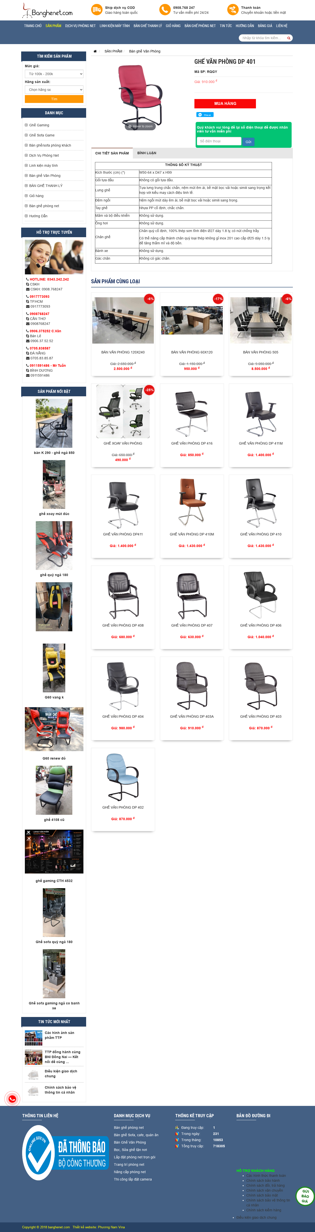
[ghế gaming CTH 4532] (54, 851)
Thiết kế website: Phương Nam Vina (99, 1227)
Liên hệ (281, 26)
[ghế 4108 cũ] (54, 790)
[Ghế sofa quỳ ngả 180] (54, 912)
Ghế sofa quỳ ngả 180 (54, 942)
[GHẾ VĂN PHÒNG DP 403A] (192, 684)
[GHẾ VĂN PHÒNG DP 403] (261, 684)
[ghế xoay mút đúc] (54, 484)
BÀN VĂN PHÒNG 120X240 (123, 352)
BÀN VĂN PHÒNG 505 (260, 352)
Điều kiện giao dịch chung (256, 1217)
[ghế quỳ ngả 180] (54, 545)
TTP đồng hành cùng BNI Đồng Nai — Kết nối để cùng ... (62, 1057)
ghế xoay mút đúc (54, 514)
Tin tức (226, 26)
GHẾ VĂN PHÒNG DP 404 (123, 716)
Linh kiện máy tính (115, 26)
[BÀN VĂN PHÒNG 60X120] (192, 320)
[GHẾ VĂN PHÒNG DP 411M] (261, 411)
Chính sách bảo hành (263, 1180)
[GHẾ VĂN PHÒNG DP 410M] (192, 502)
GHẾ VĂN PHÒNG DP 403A (192, 716)
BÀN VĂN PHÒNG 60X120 (192, 352)
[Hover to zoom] (140, 95)
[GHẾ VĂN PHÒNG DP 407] (192, 593)
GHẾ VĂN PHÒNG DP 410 (261, 534)
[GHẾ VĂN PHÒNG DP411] (123, 502)
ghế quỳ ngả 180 (54, 575)
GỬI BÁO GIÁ (305, 1196)
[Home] (47, 10)
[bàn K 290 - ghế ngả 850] (54, 423)
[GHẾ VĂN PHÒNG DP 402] (123, 775)
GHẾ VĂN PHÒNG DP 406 (261, 625)
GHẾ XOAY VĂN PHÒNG (123, 443)
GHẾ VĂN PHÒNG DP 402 (123, 807)
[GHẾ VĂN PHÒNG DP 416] (192, 411)
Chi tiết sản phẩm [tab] (112, 153)
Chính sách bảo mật (262, 1195)
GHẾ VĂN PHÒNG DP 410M (192, 534)
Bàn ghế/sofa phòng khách (50, 145)
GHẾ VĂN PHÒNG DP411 (123, 534)
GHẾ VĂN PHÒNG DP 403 (261, 716)
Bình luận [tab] (146, 153)
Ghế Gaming (39, 125)
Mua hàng (225, 103)
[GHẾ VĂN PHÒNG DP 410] (261, 502)
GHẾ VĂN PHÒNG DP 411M (261, 443)
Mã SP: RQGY (205, 72)
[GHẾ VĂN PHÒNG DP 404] (123, 684)
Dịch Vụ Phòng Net (80, 26)
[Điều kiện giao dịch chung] (33, 1075)
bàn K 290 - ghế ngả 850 (54, 453)
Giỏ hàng (173, 26)
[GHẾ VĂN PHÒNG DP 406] (261, 593)
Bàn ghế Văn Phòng (45, 176)
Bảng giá (265, 26)
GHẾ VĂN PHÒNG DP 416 (192, 443)
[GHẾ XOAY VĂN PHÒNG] (123, 411)
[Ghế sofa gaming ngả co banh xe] (54, 973)
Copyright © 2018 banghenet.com (46, 1227)
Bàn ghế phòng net (200, 26)
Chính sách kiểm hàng (263, 1210)
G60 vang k (54, 697)
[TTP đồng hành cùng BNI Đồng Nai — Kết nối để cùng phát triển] (33, 1057)
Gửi (248, 142)
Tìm (54, 99)
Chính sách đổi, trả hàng (265, 1185)
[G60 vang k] (54, 667)
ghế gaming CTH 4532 (54, 881)
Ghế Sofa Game (42, 135)
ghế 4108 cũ (54, 820)
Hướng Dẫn (245, 26)
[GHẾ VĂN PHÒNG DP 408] (123, 593)
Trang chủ (33, 26)
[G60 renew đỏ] (54, 729)
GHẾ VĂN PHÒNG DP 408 (123, 625)
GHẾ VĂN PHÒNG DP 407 (192, 625)
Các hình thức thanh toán (266, 1176)
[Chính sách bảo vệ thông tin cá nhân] (33, 1091)
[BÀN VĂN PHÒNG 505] (261, 320)
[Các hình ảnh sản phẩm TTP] (33, 1038)
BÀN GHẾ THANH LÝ (148, 26)
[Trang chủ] (94, 51)
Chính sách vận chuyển (264, 1190)
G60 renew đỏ (54, 758)
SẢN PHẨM (53, 26)
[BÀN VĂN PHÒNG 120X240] (123, 320)
